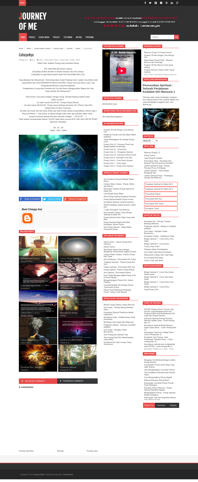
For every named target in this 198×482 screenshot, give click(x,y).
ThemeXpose (68, 475)
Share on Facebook (32, 199)
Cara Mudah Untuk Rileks (114, 194)
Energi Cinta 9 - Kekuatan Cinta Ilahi (118, 158)
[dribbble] (166, 3)
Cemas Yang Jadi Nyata (153, 260)
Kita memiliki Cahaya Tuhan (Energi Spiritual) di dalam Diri (118, 214)
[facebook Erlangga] (145, 3)
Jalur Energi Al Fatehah (153, 158)
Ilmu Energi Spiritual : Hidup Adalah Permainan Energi (117, 228)
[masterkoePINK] (155, 3)
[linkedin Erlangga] (171, 3)
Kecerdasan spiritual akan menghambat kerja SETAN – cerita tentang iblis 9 (159, 345)
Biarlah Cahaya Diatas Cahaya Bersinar (119, 305)
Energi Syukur (149, 155)
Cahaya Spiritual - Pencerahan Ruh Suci (119, 267)
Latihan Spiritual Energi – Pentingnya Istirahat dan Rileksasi (158, 177)
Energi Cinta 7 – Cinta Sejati (115, 163)
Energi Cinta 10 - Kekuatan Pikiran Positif (120, 155)
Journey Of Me (32, 21)
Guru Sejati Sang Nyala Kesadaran (157, 252)
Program (89, 37)
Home (23, 37)
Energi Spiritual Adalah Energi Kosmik (118, 199)
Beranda (60, 451)
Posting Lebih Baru (26, 451)
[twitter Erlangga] (150, 3)
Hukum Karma (109, 247)
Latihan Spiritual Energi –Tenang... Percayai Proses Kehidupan (157, 167)
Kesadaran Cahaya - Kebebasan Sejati (159, 236)
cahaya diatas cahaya (51, 60)
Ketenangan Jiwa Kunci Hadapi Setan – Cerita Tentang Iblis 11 (159, 333)
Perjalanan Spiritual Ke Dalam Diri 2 (159, 184)
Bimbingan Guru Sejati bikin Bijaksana (119, 322)
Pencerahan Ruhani (152, 194)
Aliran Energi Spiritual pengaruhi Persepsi (120, 197)
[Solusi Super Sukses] (161, 3)
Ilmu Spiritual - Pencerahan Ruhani (117, 273)
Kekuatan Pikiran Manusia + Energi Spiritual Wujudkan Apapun (158, 389)
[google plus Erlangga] (177, 3)
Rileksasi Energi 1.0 (152, 153)
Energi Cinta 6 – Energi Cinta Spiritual (118, 166)
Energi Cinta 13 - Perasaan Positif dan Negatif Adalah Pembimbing (119, 145)
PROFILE (32, 37)
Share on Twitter (54, 199)
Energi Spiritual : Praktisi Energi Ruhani (119, 270)
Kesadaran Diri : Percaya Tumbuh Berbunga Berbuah (157, 222)
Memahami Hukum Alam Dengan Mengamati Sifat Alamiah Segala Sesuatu (120, 251)
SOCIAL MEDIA (44, 37)
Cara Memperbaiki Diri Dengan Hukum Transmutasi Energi (118, 286)
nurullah (72, 60)
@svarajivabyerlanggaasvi (112, 117)
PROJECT (56, 37)
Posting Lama (92, 451)
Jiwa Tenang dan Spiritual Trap (116, 335)
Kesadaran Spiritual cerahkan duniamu (119, 202)
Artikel (79, 37)
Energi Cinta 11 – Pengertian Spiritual (118, 152)
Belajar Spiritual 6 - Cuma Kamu (156, 244)
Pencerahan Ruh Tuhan (154, 204)
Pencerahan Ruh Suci (153, 199)
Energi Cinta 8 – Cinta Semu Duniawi (118, 160)
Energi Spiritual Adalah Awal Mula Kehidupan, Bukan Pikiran (117, 223)
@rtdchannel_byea (109, 104)
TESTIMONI (68, 37)
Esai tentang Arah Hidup (153, 258)
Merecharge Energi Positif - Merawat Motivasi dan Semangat (158, 61)
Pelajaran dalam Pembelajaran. (156, 249)
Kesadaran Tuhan (152, 209)
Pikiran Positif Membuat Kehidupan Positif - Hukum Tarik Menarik (117, 291)
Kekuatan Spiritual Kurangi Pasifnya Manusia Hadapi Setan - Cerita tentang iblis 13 (159, 320)
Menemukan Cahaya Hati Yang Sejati (158, 255)
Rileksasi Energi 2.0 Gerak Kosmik (157, 52)
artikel (41, 60)
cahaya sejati (64, 60)
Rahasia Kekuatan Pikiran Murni (156, 380)
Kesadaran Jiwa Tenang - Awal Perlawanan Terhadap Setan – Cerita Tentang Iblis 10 (158, 339)
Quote (78, 60)
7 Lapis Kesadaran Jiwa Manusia (116, 210)
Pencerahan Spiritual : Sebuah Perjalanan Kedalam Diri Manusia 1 (159, 88)
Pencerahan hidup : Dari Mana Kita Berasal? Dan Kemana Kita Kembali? (158, 162)
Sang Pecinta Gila (151, 289)
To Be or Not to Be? (152, 247)
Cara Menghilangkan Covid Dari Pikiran (159, 370)
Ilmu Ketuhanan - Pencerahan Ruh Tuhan (120, 259)
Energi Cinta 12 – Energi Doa (115, 149)
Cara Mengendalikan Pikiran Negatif (158, 377)
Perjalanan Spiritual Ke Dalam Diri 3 (159, 189)
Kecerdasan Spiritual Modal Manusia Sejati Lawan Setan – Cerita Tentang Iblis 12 (160, 327)
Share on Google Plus (77, 199)
